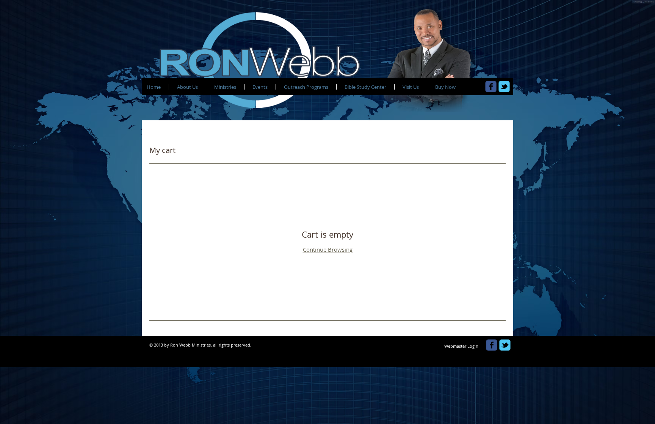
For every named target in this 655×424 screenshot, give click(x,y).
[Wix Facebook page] (491, 86)
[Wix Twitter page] (504, 86)
